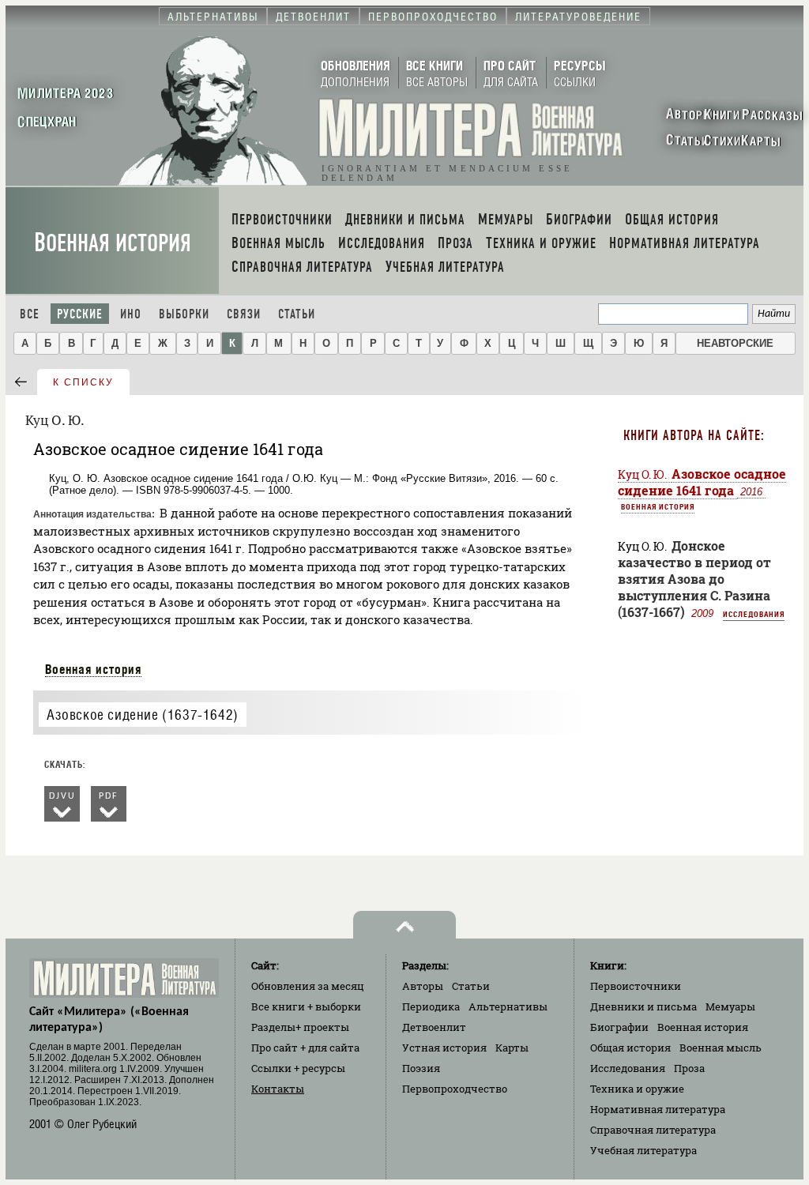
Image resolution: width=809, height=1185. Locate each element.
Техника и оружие (637, 1089)
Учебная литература (643, 1150)
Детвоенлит (434, 1027)
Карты (512, 1047)
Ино (130, 314)
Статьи (296, 314)
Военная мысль (720, 1047)
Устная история (444, 1047)
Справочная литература (653, 1130)
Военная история (112, 243)
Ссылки (298, 1068)
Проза (689, 1068)
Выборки (184, 314)
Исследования (754, 614)
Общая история (630, 1047)
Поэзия (421, 1068)
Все (30, 314)
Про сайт (305, 1047)
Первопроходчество (454, 1089)
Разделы (300, 1027)
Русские (80, 314)
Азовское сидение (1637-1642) (143, 714)
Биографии (619, 1027)
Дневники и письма (643, 1006)
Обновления (307, 986)
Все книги (306, 1006)
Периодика (431, 1006)
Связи (244, 314)
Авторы (422, 986)
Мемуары (730, 1006)
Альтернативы (507, 1006)
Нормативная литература (657, 1109)
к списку (83, 382)
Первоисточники (635, 986)
